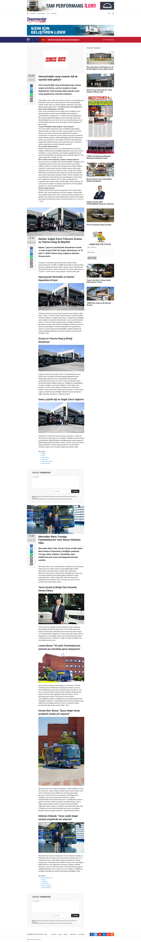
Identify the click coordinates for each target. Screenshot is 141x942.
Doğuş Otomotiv (46, 463)
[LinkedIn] (31, 91)
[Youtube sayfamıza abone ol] (100, 934)
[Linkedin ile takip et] (104, 934)
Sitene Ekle (54, 13)
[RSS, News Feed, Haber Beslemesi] (112, 934)
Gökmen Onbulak (46, 887)
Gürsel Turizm (45, 883)
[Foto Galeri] (113, 13)
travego (44, 880)
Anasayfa (53, 934)
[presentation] (33, 40)
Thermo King (45, 457)
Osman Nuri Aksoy (47, 885)
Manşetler (33, 13)
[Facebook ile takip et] (92, 934)
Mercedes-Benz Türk (47, 878)
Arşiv (48, 13)
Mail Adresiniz (91, 252)
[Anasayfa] (28, 13)
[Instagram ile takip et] (108, 934)
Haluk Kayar (45, 459)
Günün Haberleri (41, 13)
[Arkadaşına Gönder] (31, 97)
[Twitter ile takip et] (96, 934)
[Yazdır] (31, 100)
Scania (43, 455)
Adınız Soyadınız (91, 247)
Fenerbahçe (45, 882)
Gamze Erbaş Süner (47, 461)
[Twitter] (31, 88)
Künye (60, 934)
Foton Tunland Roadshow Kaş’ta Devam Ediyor (61, 39)
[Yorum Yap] (31, 266)
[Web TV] (109, 13)
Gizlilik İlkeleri (73, 934)
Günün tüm (108, 39)
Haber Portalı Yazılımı (35, 939)
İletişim (66, 934)
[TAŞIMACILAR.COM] (37, 20)
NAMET (44, 453)
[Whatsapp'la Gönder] (31, 94)
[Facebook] (31, 85)
